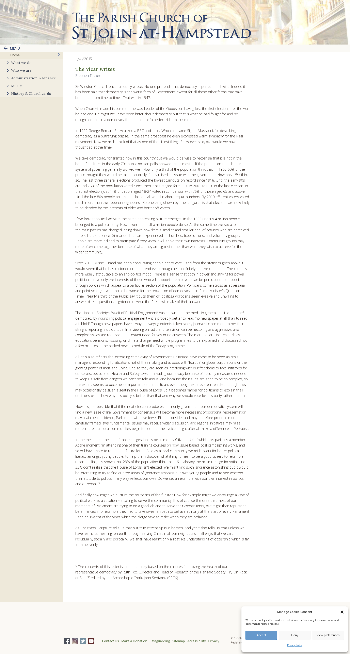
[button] (342, 612)
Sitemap (178, 641)
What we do (21, 62)
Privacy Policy (294, 645)
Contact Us (110, 641)
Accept (261, 635)
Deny (294, 635)
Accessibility (196, 641)
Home (15, 55)
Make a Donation (134, 641)
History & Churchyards (31, 93)
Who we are (21, 70)
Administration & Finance (33, 78)
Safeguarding (160, 641)
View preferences (328, 635)
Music (16, 85)
